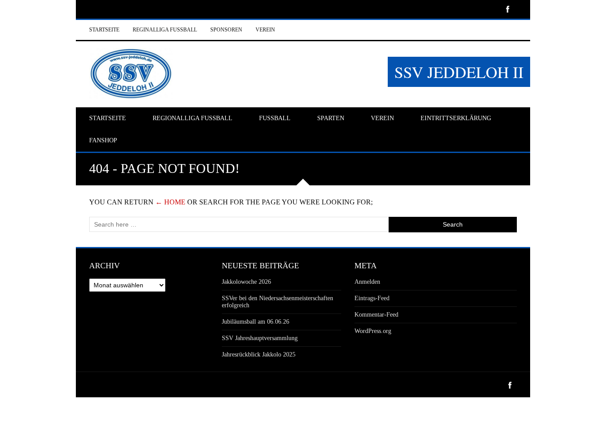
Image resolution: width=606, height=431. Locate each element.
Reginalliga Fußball (165, 30)
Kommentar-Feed (376, 314)
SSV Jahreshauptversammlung (260, 338)
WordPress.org (372, 331)
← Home (170, 202)
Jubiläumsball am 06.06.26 (255, 321)
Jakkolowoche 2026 (246, 281)
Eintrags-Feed (372, 298)
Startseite (104, 30)
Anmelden (367, 281)
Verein (265, 30)
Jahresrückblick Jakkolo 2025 (258, 354)
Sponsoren (226, 30)
